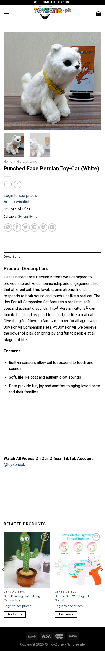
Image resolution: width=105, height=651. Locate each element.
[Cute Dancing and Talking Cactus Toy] (27, 560)
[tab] (52, 257)
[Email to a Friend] (35, 227)
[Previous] (11, 80)
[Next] (93, 80)
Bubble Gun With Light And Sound (74, 598)
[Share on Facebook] (17, 227)
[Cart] (98, 13)
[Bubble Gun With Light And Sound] (78, 560)
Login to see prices (20, 195)
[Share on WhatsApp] (8, 227)
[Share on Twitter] (26, 227)
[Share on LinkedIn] (52, 227)
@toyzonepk (14, 464)
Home (8, 161)
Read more (14, 614)
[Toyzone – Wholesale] (52, 13)
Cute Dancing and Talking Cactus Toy (22, 598)
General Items (27, 161)
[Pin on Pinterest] (43, 227)
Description (13, 256)
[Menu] (7, 13)
